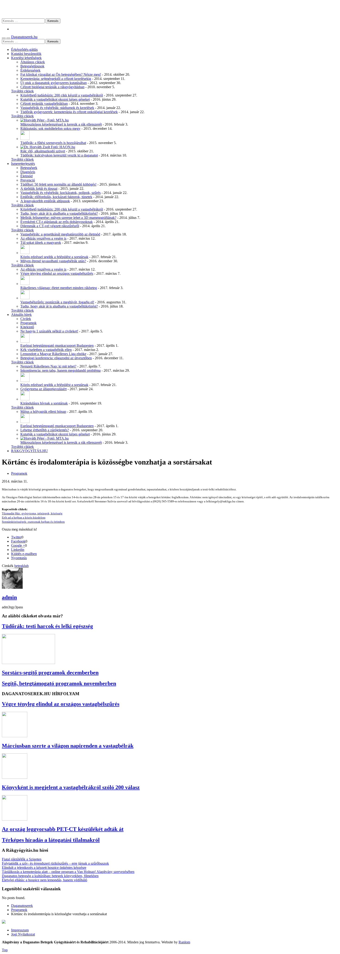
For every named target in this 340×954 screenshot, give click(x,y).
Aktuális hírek (21, 315)
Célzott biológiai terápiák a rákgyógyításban (52, 87)
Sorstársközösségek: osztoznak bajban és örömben (33, 521)
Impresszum (20, 930)
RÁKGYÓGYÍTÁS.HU (29, 451)
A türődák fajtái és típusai (38, 188)
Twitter (16, 537)
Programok (28, 323)
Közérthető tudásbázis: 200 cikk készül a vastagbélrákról (61, 95)
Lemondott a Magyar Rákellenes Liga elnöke (53, 354)
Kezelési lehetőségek (26, 58)
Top (5, 950)
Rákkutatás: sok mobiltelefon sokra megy (50, 128)
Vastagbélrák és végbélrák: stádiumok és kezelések (57, 108)
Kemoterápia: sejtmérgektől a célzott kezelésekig (55, 79)
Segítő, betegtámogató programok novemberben (59, 683)
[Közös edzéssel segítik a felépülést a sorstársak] (25, 253)
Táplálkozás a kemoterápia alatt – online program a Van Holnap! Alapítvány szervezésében (68, 872)
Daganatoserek (170, 9)
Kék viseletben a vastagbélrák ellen (46, 350)
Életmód (26, 176)
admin (9, 597)
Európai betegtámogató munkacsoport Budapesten (57, 345)
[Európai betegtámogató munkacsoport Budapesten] (25, 341)
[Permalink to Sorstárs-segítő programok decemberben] (28, 663)
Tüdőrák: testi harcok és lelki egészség (47, 626)
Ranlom (184, 942)
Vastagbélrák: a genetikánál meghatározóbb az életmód (60, 234)
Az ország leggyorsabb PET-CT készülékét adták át (63, 829)
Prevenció (27, 180)
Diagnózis (27, 172)
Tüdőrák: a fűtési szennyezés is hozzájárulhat (53, 143)
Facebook (18, 541)
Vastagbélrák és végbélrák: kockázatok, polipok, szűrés (60, 193)
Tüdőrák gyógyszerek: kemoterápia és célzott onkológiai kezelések (69, 112)
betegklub (21, 566)
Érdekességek (30, 70)
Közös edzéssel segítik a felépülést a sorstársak (54, 257)
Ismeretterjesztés (23, 164)
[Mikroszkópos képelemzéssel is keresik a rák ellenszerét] (44, 120)
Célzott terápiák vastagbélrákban (44, 104)
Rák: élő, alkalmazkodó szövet (42, 151)
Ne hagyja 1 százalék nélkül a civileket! (49, 331)
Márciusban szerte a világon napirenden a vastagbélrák (67, 746)
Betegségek (28, 168)
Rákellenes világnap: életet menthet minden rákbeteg (58, 288)
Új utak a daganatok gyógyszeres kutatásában (53, 83)
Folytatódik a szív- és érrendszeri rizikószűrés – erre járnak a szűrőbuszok (55, 863)
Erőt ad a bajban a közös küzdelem (23, 517)
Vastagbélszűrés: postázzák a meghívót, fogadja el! (57, 302)
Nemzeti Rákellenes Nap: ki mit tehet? (48, 366)
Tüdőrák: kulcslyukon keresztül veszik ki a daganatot (59, 155)
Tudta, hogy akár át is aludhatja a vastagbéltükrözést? (59, 213)
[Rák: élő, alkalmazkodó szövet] (47, 147)
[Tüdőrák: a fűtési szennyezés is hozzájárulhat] (25, 139)
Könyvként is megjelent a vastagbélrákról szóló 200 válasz (71, 787)
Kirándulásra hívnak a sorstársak (44, 403)
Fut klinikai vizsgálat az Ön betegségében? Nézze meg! (60, 74)
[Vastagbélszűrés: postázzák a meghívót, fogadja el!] (25, 298)
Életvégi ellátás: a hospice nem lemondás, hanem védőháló (44, 880)
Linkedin (17, 550)
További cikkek (22, 91)
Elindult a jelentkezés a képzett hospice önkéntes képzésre (44, 867)
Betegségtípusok (32, 66)
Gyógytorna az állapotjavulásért (43, 389)
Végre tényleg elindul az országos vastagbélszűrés (56, 273)
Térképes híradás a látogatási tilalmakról (51, 840)
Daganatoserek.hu (24, 37)
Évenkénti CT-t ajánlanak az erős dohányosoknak (56, 222)
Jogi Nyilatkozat (23, 934)
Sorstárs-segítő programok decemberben (50, 673)
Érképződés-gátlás (24, 49)
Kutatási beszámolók (26, 54)
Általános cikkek (32, 62)
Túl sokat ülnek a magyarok (40, 243)
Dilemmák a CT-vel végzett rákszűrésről (49, 226)
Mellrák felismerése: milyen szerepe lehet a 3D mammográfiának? (68, 218)
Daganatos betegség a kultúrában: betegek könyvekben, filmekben (50, 876)
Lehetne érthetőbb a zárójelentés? (44, 430)
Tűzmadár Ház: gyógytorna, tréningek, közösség (32, 513)
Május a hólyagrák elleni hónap (43, 412)
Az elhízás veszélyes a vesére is (43, 238)
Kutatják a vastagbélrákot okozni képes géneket (55, 99)
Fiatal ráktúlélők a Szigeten (21, 859)
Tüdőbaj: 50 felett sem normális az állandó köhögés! (58, 184)
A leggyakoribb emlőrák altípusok (45, 201)
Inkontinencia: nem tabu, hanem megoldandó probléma (60, 370)
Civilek (25, 319)
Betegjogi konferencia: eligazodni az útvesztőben (56, 358)
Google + (18, 545)
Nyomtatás (19, 558)
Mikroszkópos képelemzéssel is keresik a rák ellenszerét (61, 124)
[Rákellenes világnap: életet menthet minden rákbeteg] (25, 284)
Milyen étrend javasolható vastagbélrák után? (53, 261)
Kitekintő (27, 327)
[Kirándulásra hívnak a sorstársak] (25, 399)
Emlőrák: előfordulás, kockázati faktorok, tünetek (56, 197)
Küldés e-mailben (24, 554)
